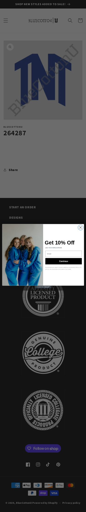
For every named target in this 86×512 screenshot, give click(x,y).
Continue (63, 261)
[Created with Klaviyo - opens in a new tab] (43, 286)
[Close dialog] (80, 227)
